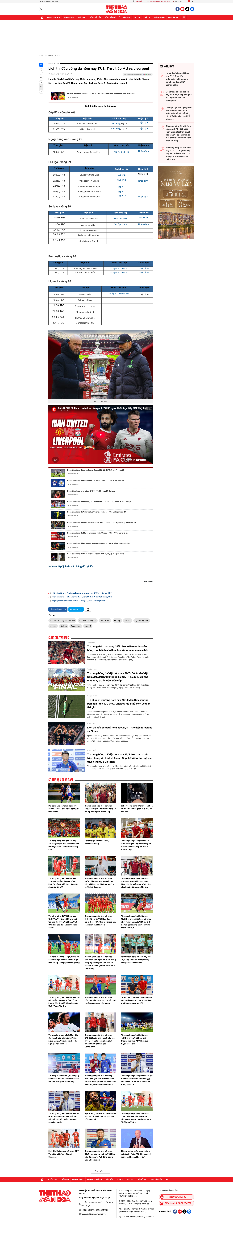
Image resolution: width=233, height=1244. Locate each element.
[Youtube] (189, 1)
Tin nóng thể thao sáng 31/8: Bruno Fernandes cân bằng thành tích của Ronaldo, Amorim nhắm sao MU (117, 648)
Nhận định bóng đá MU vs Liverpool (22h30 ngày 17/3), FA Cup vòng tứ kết (97, 533)
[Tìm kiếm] (41, 9)
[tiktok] (187, 9)
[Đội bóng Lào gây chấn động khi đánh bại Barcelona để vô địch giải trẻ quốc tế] (64, 793)
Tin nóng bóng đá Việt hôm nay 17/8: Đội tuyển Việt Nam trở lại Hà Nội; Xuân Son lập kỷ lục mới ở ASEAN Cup (136, 845)
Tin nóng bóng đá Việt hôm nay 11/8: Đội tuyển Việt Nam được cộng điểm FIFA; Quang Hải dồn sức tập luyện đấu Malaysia (100, 920)
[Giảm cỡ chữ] (41, 91)
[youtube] (182, 9)
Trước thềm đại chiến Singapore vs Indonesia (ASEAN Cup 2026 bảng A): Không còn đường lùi (136, 1000)
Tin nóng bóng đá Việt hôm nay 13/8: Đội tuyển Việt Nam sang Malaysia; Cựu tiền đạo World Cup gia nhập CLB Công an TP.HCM (136, 882)
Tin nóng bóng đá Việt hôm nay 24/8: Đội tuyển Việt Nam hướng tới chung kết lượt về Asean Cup (100, 809)
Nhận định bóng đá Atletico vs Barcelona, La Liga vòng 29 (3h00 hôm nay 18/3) (82, 593)
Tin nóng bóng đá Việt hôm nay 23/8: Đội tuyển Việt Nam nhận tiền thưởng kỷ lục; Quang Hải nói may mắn (63, 845)
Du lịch (137, 17)
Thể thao (82, 17)
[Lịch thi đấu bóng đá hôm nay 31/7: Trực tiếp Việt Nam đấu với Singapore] (64, 1138)
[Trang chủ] (42, 17)
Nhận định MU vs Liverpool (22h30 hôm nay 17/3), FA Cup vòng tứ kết (78, 601)
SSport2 (121, 175)
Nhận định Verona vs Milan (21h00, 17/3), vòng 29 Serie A (91, 491)
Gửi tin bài (178, 1)
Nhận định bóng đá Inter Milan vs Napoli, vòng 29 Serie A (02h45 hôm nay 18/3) (82, 597)
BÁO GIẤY (139, 1)
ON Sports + (120, 224)
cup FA (128, 620)
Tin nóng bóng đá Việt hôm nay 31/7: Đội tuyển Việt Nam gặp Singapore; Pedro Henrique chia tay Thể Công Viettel (136, 1117)
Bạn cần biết (173, 17)
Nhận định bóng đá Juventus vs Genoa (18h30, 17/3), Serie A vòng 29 (95, 470)
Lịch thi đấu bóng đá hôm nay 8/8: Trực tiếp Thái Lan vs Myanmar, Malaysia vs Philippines (136, 960)
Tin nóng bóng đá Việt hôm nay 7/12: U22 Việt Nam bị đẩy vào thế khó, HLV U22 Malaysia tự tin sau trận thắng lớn (178, 153)
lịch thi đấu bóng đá (87, 620)
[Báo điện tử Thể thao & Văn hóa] (116, 9)
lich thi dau (105, 620)
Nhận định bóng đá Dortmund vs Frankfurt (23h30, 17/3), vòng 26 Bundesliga (98, 543)
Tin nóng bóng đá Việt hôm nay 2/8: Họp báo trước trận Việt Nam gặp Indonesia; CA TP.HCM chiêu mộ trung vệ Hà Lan (137, 1080)
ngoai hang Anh (141, 620)
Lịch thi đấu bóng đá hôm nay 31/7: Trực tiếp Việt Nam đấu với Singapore (63, 1154)
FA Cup (117, 620)
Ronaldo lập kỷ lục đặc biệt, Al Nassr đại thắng (98, 842)
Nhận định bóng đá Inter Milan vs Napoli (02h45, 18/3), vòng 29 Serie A (96, 554)
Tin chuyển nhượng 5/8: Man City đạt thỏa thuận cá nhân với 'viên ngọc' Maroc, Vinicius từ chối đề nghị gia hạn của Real (63, 1039)
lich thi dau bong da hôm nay (62, 620)
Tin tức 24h (69, 17)
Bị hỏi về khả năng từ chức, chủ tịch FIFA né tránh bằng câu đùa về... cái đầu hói (137, 809)
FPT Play (116, 123)
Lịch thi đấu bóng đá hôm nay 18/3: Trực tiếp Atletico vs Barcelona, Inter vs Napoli (100, 93)
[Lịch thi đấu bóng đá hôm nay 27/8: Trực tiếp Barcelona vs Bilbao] (66, 733)
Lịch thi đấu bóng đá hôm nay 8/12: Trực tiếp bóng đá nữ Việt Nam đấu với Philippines (179, 96)
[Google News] (137, 75)
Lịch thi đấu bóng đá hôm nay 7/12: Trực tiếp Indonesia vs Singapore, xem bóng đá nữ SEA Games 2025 (177, 79)
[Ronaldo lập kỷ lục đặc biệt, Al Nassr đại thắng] (100, 828)
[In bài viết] (41, 76)
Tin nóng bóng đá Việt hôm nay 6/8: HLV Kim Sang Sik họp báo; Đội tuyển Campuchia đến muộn (100, 1000)
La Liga (53, 626)
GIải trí (147, 17)
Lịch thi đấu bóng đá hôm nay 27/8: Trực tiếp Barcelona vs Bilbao (119, 729)
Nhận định (143, 122)
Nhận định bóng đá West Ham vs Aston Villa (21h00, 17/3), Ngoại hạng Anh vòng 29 (101, 522)
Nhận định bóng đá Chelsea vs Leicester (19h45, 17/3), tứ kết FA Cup (95, 480)
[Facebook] (184, 1)
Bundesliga (75, 626)
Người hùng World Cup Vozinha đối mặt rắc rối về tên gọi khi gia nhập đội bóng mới (100, 1116)
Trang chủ (43, 55)
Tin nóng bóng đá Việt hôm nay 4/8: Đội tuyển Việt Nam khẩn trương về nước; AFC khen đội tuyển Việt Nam (135, 1039)
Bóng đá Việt (95, 17)
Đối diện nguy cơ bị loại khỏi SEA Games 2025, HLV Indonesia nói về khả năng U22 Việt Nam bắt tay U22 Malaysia (179, 113)
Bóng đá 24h (54, 55)
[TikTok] (193, 1)
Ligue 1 (88, 626)
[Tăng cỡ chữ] (41, 82)
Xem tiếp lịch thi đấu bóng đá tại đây (72, 566)
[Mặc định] (41, 87)
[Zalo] (192, 9)
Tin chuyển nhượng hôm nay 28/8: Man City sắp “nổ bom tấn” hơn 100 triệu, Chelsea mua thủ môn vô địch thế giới (118, 704)
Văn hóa (126, 17)
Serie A (64, 626)
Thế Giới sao (159, 17)
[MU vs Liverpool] (100, 364)
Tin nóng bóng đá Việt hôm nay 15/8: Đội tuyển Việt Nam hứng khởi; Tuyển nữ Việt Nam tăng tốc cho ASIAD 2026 (63, 882)
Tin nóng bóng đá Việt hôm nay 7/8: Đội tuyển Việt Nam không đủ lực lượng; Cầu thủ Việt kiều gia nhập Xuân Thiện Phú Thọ (64, 1001)
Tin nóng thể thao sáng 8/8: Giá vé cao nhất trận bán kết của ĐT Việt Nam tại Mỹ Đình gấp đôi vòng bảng (64, 960)
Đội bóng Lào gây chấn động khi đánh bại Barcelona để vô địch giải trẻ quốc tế (63, 809)
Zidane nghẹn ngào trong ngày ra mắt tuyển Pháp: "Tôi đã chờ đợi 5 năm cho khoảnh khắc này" (136, 1154)
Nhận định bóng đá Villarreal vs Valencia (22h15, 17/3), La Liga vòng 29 (96, 512)
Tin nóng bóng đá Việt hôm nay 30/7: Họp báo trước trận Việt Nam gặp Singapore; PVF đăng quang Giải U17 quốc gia (100, 1155)
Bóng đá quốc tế (112, 17)
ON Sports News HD (119, 268)
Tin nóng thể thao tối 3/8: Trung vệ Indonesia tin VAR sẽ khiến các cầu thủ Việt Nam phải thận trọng (63, 1078)
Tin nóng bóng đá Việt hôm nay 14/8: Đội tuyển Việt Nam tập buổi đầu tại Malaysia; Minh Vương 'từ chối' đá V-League (99, 882)
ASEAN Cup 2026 (53, 17)
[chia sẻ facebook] (41, 70)
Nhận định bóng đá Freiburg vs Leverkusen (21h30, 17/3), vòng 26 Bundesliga (99, 501)
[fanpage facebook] (177, 9)
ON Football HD (121, 152)
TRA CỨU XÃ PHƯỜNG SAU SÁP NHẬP (158, 1)
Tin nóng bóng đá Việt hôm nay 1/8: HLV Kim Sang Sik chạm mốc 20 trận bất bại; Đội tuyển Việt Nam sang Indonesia (64, 1117)
